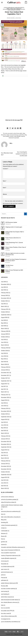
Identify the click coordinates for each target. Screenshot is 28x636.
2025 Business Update (11, 222)
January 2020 (4, 334)
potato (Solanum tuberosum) (8, 583)
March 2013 (4, 488)
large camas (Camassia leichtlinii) (9, 550)
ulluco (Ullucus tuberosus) (7, 616)
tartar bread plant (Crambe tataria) (9, 599)
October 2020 (4, 312)
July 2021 (3, 303)
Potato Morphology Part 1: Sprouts (14, 242)
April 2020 (3, 325)
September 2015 (5, 416)
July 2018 (3, 353)
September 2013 (5, 474)
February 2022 (5, 292)
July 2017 (3, 386)
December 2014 (5, 441)
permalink (17, 137)
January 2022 (4, 295)
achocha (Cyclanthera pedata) (8, 499)
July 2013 (3, 480)
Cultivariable (4, 530)
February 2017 (5, 394)
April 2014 (3, 455)
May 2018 (3, 358)
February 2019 (5, 347)
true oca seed (4, 607)
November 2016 (5, 397)
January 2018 (4, 369)
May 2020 (3, 323)
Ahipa (9, 69)
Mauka (3, 70)
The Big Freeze (9, 265)
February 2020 (5, 331)
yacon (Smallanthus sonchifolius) (9, 621)
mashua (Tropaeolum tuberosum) (9, 555)
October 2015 (4, 414)
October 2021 (4, 301)
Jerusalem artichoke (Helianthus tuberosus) (12, 547)
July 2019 (3, 339)
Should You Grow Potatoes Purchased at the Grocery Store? (15, 260)
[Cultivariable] (14, 2)
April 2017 (3, 389)
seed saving (4, 591)
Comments (7, 234)
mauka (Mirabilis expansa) (19, 136)
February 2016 (5, 408)
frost (2, 539)
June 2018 (3, 356)
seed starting (4, 594)
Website (5, 194)
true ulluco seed (5, 613)
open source (4, 569)
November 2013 (5, 469)
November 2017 (5, 375)
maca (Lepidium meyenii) (19, 9)
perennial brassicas (6, 572)
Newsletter (4, 563)
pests (2, 574)
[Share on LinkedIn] (20, 128)
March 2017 (4, 391)
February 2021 (5, 309)
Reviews (3, 585)
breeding (3, 522)
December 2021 (5, 298)
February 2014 (5, 460)
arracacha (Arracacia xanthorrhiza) (17, 134)
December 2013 (5, 466)
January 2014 (4, 463)
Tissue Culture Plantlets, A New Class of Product (15, 248)
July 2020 (3, 320)
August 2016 (4, 400)
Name (4, 181)
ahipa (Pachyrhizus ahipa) (7, 502)
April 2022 (3, 289)
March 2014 (4, 458)
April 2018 (3, 361)
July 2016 (3, 403)
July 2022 (3, 287)
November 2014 (5, 444)
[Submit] (25, 213)
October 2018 (4, 350)
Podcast (3, 577)
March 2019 (4, 345)
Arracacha (14, 69)
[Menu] (2, 2)
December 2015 (5, 411)
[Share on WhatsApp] (7, 128)
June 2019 (3, 342)
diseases (3, 533)
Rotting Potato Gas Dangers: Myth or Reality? (14, 232)
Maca (19, 69)
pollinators (3, 580)
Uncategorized (5, 619)
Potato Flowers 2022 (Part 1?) (13, 237)
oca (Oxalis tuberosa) (6, 566)
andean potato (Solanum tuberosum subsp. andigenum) (12, 506)
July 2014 (3, 452)
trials (2, 605)
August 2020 (4, 317)
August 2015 (4, 419)
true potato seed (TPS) (7, 610)
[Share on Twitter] (12, 128)
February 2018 (5, 367)
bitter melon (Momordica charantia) (10, 517)
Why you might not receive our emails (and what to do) (14, 254)
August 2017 (4, 383)
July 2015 (3, 422)
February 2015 (5, 436)
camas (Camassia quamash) (8, 525)
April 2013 (3, 485)
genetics (3, 541)
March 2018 (4, 364)
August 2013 (4, 477)
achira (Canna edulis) (9, 7)
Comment (5, 168)
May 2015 (3, 427)
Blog (12, 9)
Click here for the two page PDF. (14, 120)
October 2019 (4, 336)
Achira (6, 69)
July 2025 (3, 281)
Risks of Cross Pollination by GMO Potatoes (14, 271)
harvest (3, 544)
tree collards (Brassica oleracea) (9, 602)
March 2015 (4, 433)
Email (4, 187)
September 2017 (5, 381)
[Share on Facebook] (10, 128)
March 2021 (4, 306)
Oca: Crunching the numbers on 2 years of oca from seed (21, 153)
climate (3, 528)
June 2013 (3, 483)
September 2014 (5, 447)
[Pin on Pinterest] (18, 128)
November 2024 (5, 284)
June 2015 (3, 425)
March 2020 (4, 328)
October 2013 (4, 471)
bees (2, 514)
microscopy (4, 561)
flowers (3, 536)
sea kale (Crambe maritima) (8, 588)
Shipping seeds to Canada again (13, 227)
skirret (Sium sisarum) (6, 597)
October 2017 (4, 378)
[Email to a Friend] (15, 128)
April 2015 (3, 430)
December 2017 (5, 372)
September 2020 (5, 314)
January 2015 (4, 438)
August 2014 (4, 449)
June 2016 (3, 405)
